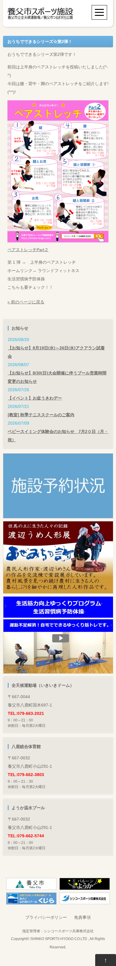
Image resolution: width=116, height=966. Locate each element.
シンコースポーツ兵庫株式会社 (69, 931)
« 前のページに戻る (25, 302)
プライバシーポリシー (46, 917)
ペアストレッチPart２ (27, 249)
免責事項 (82, 917)
